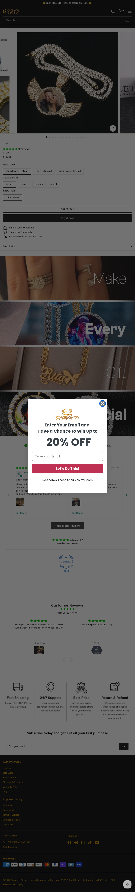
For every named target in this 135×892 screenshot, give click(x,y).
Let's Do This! (67, 468)
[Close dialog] (102, 403)
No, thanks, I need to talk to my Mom (67, 480)
